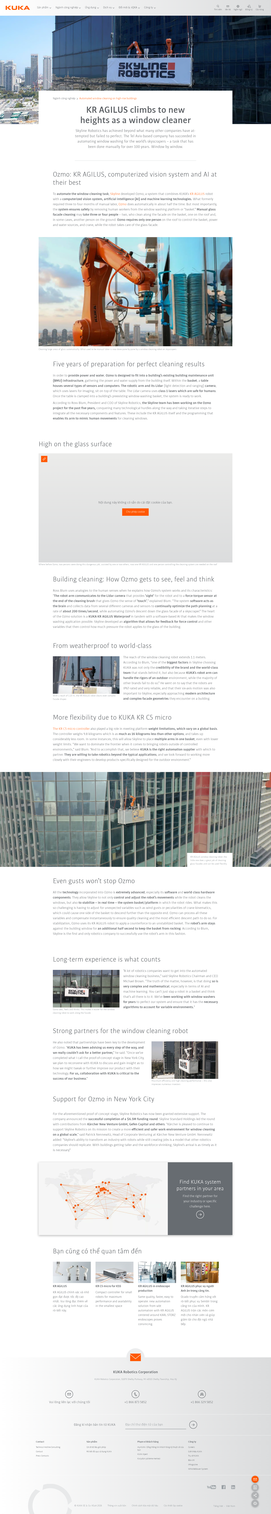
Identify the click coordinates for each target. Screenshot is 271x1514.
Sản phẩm (42, 7)
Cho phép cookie (135, 512)
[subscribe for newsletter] (193, 1425)
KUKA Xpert (142, 1454)
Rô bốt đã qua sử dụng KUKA (99, 1451)
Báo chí (191, 1460)
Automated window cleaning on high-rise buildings (108, 98)
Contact (39, 1451)
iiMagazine (193, 1465)
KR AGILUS (197, 194)
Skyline (115, 194)
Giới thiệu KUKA (195, 1451)
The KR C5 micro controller (71, 729)
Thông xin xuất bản (117, 1506)
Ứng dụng (90, 7)
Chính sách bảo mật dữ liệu (145, 1506)
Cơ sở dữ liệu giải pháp (96, 1447)
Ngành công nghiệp (67, 7)
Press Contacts (42, 1456)
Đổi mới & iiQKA (128, 7)
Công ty (148, 7)
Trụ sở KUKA (193, 1456)
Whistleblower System (198, 1469)
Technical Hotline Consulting (48, 1447)
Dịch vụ (107, 7)
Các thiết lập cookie (173, 1506)
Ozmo (122, 204)
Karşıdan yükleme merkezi (148, 1459)
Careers (191, 1447)
